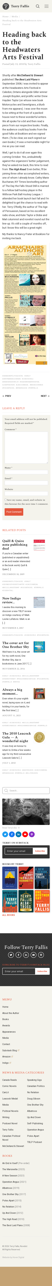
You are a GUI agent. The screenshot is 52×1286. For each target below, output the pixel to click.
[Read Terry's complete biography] (26, 812)
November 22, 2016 (13, 668)
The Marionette (13, 1169)
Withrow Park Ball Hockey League (21, 194)
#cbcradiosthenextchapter (13, 584)
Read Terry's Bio (9, 828)
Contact (6, 1044)
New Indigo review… (11, 600)
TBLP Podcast (34, 1142)
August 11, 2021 (11, 715)
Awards (6, 1025)
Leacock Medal (10, 1098)
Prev (8, 396)
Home (5, 16)
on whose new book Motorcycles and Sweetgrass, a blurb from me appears (23, 104)
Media (15, 16)
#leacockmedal (22, 385)
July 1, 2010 (9, 763)
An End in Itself (15, 1163)
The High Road (13, 1219)
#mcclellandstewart (10, 587)
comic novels (9, 1086)
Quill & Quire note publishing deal (14, 544)
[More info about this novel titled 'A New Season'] (42, 878)
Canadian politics (36, 1086)
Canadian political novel (11, 1138)
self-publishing (35, 1123)
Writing (5, 1117)
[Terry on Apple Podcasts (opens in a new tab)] (32, 834)
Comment (10, 429)
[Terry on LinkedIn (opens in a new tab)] (18, 834)
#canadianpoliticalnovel (12, 376)
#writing (16, 682)
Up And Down (12, 1213)
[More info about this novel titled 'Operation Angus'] (9, 901)
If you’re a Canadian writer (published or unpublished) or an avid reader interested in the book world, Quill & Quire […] (16, 561)
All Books (8, 915)
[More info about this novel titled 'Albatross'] (26, 901)
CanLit (5, 1092)
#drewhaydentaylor (10, 382)
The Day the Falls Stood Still (21, 185)
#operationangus (9, 725)
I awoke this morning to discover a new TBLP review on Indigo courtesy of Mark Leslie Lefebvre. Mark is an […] (16, 615)
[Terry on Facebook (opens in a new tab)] (12, 834)
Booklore (23, 133)
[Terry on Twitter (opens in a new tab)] (5, 834)
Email (8, 478)
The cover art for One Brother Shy (15, 645)
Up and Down (34, 1117)
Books (5, 1019)
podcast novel (9, 1123)
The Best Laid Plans (16, 1225)
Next (44, 396)
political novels (10, 1111)
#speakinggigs (21, 388)
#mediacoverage (36, 385)
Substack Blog (9, 1050)
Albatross (32, 1111)
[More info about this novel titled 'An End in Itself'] (9, 878)
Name (8, 467)
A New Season (13, 1175)
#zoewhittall (7, 590)
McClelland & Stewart (13, 1146)
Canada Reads (9, 1080)
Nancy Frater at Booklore (32, 234)
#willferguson (32, 773)
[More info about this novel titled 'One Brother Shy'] (42, 901)
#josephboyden (8, 385)
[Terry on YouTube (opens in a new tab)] (25, 834)
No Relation (33, 1092)
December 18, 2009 (13, 574)
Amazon (6, 1056)
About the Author (10, 1013)
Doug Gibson (33, 1098)
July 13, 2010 (17, 64)
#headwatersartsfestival (30, 382)
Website (9, 489)
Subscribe (40, 851)
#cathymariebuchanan (11, 379)
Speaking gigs (34, 1080)
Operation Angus (35, 1129)
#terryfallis (33, 388)
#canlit (27, 376)
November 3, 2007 (13, 628)
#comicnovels (27, 379)
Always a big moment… (12, 691)
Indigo (5, 1063)
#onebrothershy (9, 679)
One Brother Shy (35, 1104)
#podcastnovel (8, 388)
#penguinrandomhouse (26, 679)
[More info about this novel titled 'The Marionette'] (26, 878)
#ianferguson (27, 770)
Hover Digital (18, 1257)
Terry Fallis (34, 64)
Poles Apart (33, 1136)
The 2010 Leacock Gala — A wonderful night (16, 737)
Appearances (9, 1031)
